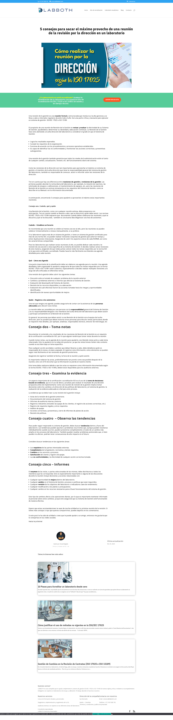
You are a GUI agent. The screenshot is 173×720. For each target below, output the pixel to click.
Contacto (129, 10)
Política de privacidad (104, 714)
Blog (122, 10)
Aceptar (95, 714)
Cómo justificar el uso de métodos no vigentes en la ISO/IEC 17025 (71, 625)
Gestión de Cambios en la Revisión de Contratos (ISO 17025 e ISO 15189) (74, 663)
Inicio (86, 10)
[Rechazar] (112, 714)
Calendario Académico (111, 10)
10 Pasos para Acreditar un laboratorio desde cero (62, 586)
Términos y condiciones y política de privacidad (93, 704)
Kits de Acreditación (96, 10)
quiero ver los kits (112, 99)
